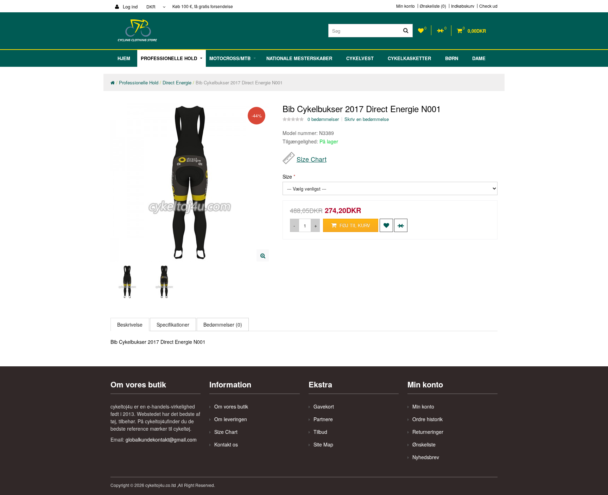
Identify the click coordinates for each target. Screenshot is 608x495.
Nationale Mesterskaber (299, 58)
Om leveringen (230, 419)
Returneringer (427, 431)
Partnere (323, 419)
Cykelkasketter (409, 58)
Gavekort (324, 406)
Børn (451, 58)
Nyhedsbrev (425, 457)
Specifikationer (173, 324)
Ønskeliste (424, 444)
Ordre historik (427, 419)
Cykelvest (360, 58)
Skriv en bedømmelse (366, 119)
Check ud (488, 6)
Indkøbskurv (462, 6)
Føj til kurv (354, 225)
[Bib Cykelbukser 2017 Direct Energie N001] (262, 255)
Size (287, 176)
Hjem (124, 58)
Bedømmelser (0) (222, 324)
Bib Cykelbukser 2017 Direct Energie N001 (239, 82)
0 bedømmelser (323, 119)
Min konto (405, 6)
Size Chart (312, 158)
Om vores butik (231, 406)
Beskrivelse (129, 324)
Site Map (323, 444)
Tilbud (320, 431)
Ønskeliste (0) (433, 6)
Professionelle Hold (169, 58)
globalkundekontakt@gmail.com (161, 439)
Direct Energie (177, 82)
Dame (479, 58)
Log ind (129, 6)
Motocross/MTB (230, 58)
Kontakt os (226, 444)
